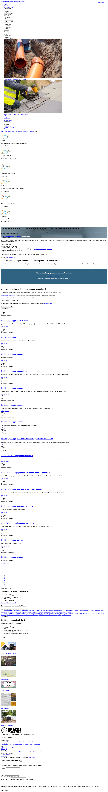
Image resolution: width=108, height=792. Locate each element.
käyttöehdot (32, 757)
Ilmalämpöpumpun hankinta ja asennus (17, 506)
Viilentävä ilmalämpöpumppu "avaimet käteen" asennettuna (25, 472)
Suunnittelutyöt (7, 37)
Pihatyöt (6, 28)
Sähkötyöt (6, 11)
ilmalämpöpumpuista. (10, 257)
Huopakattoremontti (34, 610)
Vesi (92, 610)
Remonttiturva (15, 741)
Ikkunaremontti (7, 27)
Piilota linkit (4, 756)
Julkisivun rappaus (21, 612)
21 (4, 580)
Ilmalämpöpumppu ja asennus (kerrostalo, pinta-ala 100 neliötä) (27, 439)
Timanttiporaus (7, 35)
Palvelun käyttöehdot (34, 744)
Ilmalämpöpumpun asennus (12, 354)
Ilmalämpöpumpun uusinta (12, 540)
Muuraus (6, 31)
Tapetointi (6, 18)
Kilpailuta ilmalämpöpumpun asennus (43, 249)
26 (4, 584)
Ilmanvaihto (7, 25)
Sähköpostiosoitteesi (6, 776)
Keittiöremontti (7, 8)
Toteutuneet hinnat (25, 236)
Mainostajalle (4, 749)
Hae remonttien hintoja (6, 609)
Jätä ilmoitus (101, 2)
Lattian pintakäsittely (9, 21)
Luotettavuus (16, 751)
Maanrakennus (7, 24)
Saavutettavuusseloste (35, 751)
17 (4, 574)
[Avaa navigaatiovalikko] (24, 1)
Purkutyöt (6, 33)
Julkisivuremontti (44, 612)
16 (4, 573)
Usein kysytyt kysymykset (7, 747)
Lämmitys (6, 30)
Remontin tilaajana (8, 123)
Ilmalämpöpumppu (8, 337)
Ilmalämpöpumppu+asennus (12, 405)
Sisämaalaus (7, 17)
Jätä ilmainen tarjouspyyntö (8, 295)
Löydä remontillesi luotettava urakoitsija (11, 236)
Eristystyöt (6, 34)
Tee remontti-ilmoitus (6, 741)
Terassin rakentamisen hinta (7, 725)
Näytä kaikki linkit (5, 754)
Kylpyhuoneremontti (9, 10)
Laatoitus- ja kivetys (79, 610)
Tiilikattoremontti (12, 612)
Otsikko (3, 768)
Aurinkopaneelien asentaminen (8, 653)
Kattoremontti (7, 14)
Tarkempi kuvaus (5, 326)
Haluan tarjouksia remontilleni (8, 603)
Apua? (5, 115)
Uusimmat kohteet (17, 744)
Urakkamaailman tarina (7, 751)
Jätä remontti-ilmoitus (54, 276)
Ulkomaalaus (7, 15)
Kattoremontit (29, 612)
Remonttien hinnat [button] (8, 5)
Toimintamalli (25, 744)
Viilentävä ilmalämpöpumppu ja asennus (17, 523)
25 (4, 582)
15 (4, 571)
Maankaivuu (87, 610)
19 (4, 577)
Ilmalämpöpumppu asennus (12, 422)
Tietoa (5, 4)
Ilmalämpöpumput (8, 13)
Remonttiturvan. (48, 303)
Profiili (5, 117)
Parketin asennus (5, 708)
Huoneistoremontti (8, 20)
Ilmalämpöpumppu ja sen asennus (14, 320)
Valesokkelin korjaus (6, 690)
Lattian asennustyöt (54, 612)
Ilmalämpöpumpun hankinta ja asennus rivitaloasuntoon (23, 489)
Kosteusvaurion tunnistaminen (8, 668)
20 (4, 578)
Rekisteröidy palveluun (6, 744)
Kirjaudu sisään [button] (8, 120)
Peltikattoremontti (69, 610)
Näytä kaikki (4, 616)
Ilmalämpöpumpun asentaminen (14, 371)
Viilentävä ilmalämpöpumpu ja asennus (17, 456)
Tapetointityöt (36, 612)
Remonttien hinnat (8, 7)
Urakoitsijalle (7, 118)
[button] (6, 124)
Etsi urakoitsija (32, 741)
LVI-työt (6, 23)
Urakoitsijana (7, 121)
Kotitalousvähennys (6, 679)
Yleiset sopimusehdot (24, 751)
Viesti (2, 775)
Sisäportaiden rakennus (65, 612)
